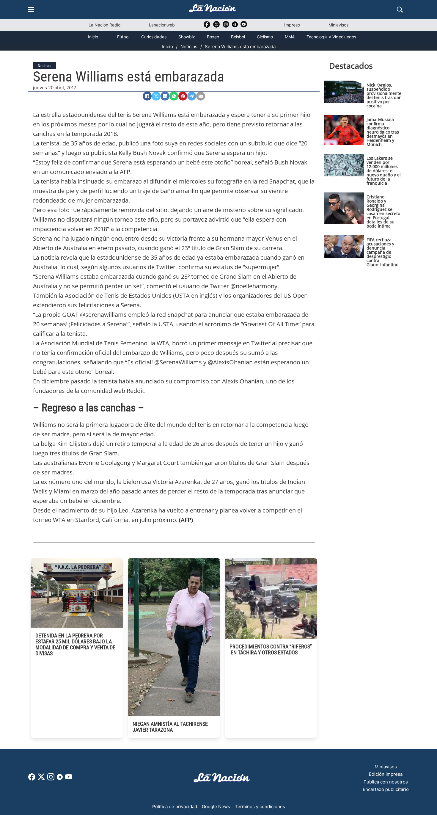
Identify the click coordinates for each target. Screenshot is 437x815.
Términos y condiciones (260, 806)
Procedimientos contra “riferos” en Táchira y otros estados (270, 649)
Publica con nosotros (386, 782)
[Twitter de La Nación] (216, 26)
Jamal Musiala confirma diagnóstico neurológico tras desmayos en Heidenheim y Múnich (383, 132)
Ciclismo (265, 36)
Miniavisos (338, 24)
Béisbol (238, 36)
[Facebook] (147, 96)
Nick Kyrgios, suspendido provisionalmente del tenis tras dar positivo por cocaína (384, 95)
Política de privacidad (174, 806)
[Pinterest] (182, 96)
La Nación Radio (104, 24)
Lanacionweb (162, 24)
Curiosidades (153, 36)
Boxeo (213, 36)
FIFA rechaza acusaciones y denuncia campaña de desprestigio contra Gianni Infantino (382, 252)
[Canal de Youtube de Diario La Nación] (243, 26)
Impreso (292, 24)
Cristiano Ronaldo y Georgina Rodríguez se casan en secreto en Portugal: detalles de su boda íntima (383, 211)
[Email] (200, 96)
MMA (290, 36)
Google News (216, 806)
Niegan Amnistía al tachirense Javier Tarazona (170, 727)
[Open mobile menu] (31, 9)
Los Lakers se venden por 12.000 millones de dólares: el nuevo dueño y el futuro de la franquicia (384, 170)
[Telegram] (191, 96)
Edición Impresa (386, 774)
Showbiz (186, 36)
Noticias (188, 46)
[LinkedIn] (165, 96)
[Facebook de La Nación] (31, 779)
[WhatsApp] (173, 96)
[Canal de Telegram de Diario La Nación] (235, 26)
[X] (156, 96)
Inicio (93, 36)
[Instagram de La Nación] (225, 26)
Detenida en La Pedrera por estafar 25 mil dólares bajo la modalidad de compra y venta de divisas (75, 644)
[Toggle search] (400, 9)
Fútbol (123, 36)
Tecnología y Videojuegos (331, 36)
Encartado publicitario (386, 789)
